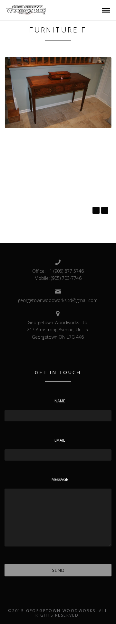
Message (60, 479)
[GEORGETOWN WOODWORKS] (26, 9)
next (104, 210)
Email (59, 440)
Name (59, 401)
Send (58, 570)
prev (96, 210)
